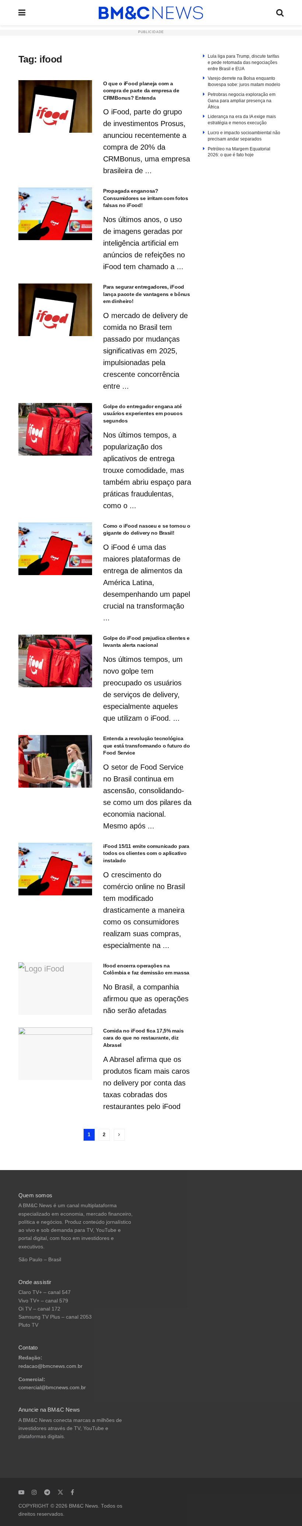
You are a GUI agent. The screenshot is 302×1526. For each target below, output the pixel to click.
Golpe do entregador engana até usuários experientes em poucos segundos (143, 413)
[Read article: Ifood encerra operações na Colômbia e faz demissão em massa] (55, 988)
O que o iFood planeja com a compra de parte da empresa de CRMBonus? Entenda (141, 91)
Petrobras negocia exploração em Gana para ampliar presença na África (241, 101)
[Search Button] (280, 12)
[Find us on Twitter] (60, 1492)
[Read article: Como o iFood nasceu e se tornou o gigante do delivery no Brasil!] (55, 549)
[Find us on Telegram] (47, 1492)
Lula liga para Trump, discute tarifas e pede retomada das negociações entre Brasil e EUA (243, 62)
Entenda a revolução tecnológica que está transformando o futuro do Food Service (146, 745)
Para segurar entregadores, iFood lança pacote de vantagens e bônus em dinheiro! (146, 294)
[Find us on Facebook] (72, 1492)
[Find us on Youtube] (21, 1492)
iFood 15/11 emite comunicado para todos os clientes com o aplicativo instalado (146, 853)
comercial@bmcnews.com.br (52, 1387)
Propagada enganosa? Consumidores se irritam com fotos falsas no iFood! (145, 198)
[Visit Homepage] (151, 13)
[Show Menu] (21, 12)
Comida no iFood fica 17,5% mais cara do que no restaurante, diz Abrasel (143, 1038)
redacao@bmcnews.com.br (50, 1366)
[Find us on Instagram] (34, 1492)
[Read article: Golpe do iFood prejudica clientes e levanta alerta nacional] (55, 661)
